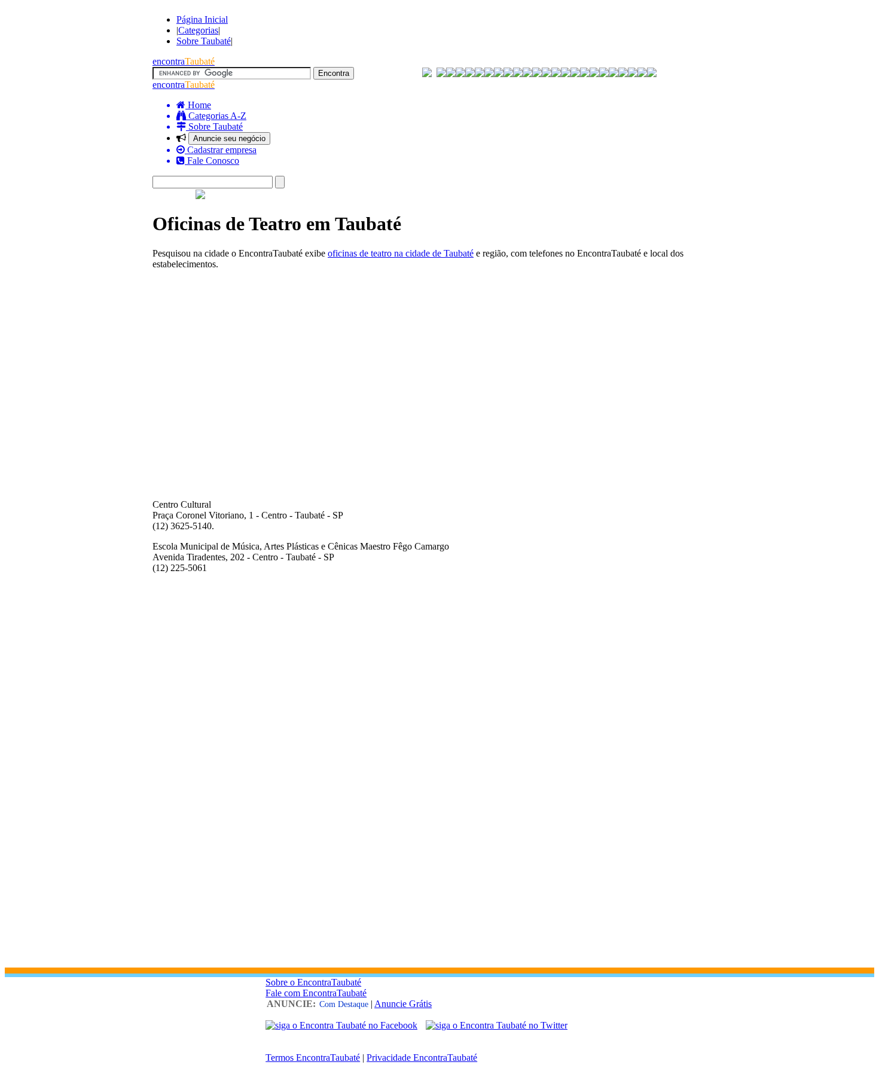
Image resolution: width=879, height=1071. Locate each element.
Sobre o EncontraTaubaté (313, 982)
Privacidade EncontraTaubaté (422, 1057)
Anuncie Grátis (403, 1004)
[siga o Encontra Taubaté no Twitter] (496, 1025)
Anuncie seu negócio (229, 138)
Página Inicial (202, 19)
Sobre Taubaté (203, 41)
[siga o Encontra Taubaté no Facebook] (341, 1025)
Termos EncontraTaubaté (312, 1057)
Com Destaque (343, 1004)
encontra (183, 61)
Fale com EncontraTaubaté (316, 993)
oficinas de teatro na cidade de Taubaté (401, 253)
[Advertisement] (439, 363)
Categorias (198, 30)
